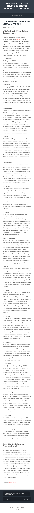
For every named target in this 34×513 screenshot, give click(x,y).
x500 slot (18, 39)
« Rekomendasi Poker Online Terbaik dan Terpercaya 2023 (14, 494)
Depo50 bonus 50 (10, 486)
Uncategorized (12, 482)
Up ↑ (17, 509)
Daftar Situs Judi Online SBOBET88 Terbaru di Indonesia (17, 6)
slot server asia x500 (20, 486)
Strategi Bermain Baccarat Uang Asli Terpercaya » (16, 499)
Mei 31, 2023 (6, 27)
